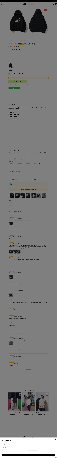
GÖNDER (28, 454)
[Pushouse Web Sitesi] (55, 457)
